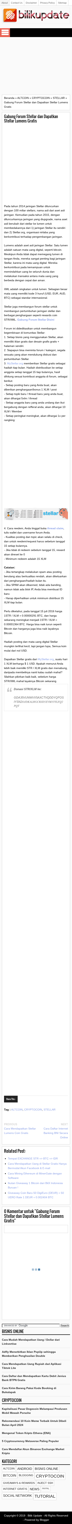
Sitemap (62, 3)
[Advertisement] (36, 66)
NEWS (34, 1489)
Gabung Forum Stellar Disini (35, 319)
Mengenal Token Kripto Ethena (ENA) (26, 1433)
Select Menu (5, 32)
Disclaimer (31, 3)
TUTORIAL (45, 1496)
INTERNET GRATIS (15, 1488)
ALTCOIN (17, 1109)
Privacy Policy (47, 3)
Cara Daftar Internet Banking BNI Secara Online (56, 1133)
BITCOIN (9, 1475)
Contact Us (16, 3)
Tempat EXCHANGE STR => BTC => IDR (33, 1158)
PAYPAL (45, 1488)
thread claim (55, 528)
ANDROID (24, 1469)
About (5, 3)
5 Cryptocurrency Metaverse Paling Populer (30, 1441)
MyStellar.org (15, 363)
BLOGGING (26, 1475)
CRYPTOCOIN (33, 1109)
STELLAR (49, 1109)
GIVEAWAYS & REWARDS (19, 1482)
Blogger (44, 1519)
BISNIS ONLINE (46, 1469)
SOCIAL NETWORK (17, 1496)
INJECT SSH (45, 1482)
